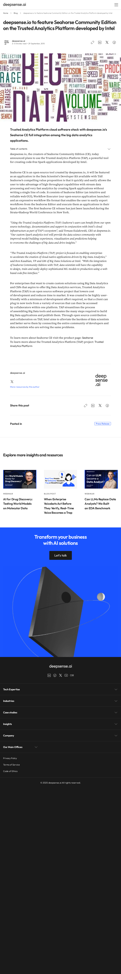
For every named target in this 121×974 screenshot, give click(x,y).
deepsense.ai (18, 40)
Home (5, 13)
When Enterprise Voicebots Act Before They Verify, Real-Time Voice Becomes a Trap (59, 505)
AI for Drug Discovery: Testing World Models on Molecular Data (18, 503)
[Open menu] (116, 4)
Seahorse (87, 337)
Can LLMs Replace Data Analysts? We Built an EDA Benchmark (100, 503)
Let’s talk (60, 555)
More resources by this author (25, 386)
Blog (16, 13)
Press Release (102, 423)
